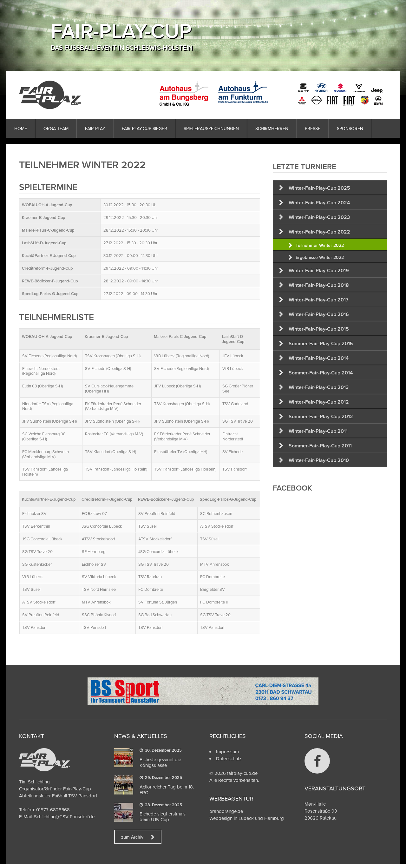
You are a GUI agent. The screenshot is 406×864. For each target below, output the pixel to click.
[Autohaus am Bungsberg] (271, 94)
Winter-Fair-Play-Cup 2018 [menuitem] (319, 285)
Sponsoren (350, 128)
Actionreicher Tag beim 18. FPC (167, 789)
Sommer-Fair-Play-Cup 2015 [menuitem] (321, 343)
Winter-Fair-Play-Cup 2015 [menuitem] (319, 329)
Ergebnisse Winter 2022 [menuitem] (320, 257)
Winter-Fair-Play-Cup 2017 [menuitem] (319, 299)
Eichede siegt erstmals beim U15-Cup (163, 816)
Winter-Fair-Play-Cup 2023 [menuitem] (319, 217)
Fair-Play (95, 128)
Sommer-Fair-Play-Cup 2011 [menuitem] (320, 445)
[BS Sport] (203, 703)
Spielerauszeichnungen (211, 128)
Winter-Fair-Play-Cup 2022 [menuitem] (319, 231)
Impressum (227, 751)
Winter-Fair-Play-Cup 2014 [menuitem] (319, 358)
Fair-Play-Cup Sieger (144, 128)
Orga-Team (56, 128)
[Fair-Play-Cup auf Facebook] (317, 761)
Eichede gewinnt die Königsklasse (160, 762)
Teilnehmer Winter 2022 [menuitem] (320, 245)
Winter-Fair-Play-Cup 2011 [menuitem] (318, 431)
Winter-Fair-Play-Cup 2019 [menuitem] (319, 270)
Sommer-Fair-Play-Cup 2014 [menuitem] (321, 372)
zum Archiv (132, 837)
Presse (312, 128)
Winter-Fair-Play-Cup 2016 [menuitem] (319, 314)
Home (20, 128)
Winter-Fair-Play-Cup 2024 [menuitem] (319, 202)
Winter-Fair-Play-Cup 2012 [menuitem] (319, 402)
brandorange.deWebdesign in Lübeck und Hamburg (246, 814)
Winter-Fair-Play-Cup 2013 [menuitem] (319, 387)
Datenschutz (228, 758)
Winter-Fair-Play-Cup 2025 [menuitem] (319, 188)
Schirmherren (271, 128)
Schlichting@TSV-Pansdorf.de (64, 816)
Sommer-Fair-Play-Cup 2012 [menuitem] (321, 416)
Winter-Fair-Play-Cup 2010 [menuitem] (319, 460)
